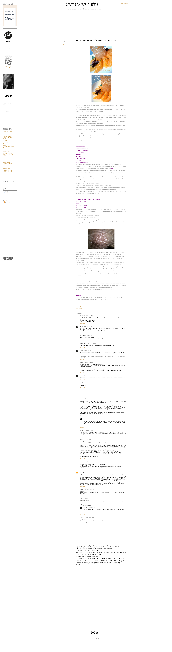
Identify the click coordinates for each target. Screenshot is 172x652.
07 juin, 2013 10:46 (86, 396)
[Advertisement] (94, 24)
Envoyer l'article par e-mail (85, 306)
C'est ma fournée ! (82, 4)
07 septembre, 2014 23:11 (90, 472)
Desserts (63, 44)
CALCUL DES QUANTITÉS (96, 9)
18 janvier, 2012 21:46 (91, 390)
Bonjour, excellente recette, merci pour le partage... (8, 133)
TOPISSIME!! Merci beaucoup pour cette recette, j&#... (8, 154)
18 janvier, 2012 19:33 (89, 362)
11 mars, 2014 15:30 (88, 461)
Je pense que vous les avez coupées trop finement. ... (8, 159)
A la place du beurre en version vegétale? (8, 167)
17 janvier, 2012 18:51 (92, 343)
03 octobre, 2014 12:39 (89, 489)
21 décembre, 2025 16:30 (89, 517)
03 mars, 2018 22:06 (89, 498)
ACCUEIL (67, 9)
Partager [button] (63, 38)
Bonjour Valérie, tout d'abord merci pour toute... (7, 163)
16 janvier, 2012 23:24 (98, 315)
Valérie (81, 326)
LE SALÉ (77, 9)
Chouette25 (82, 472)
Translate (7, 192)
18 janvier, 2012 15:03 (87, 350)
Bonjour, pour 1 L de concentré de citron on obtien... (8, 137)
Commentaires (8, 202)
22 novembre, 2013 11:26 (88, 430)
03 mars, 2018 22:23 (91, 507)
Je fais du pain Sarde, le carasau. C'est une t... (8, 171)
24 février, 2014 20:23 (87, 439)
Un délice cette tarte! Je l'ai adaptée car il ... (8, 150)
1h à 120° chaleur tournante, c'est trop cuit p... (7, 142)
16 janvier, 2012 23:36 (87, 326)
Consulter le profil (8, 67)
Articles (6, 201)
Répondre (82, 323)
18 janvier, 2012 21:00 (89, 382)
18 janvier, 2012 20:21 (87, 375)
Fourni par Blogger (95, 638)
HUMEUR (88, 9)
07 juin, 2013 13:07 (91, 418)
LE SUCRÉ (72, 9)
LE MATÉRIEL (83, 9)
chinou (81, 430)
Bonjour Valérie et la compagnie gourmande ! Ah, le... (8, 146)
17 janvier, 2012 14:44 (88, 335)
